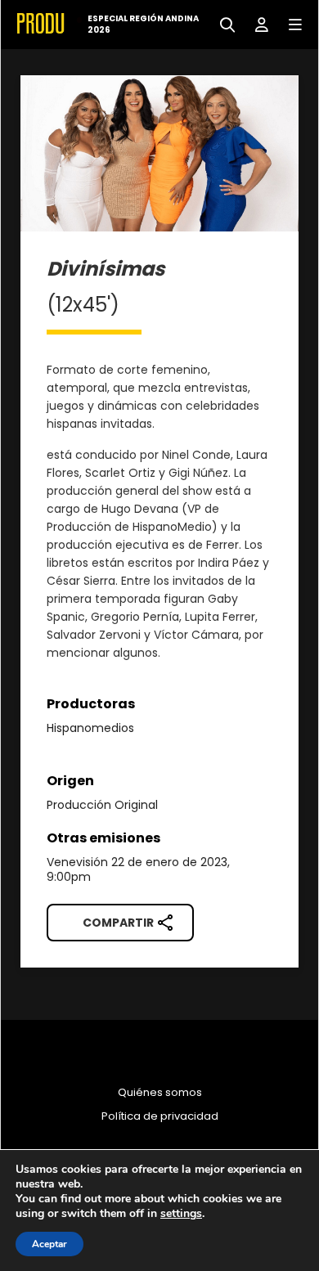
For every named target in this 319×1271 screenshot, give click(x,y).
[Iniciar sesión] (255, 23)
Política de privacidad (159, 1116)
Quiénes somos (160, 1092)
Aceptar (49, 1244)
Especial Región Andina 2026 (143, 24)
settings (181, 1213)
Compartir (118, 922)
